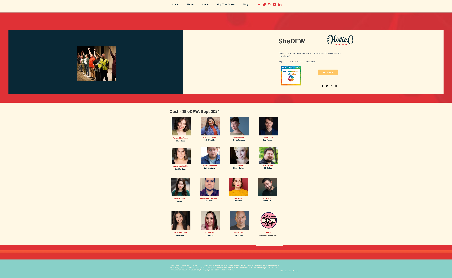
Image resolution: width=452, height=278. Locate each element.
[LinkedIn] (331, 86)
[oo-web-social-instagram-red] (269, 4)
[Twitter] (327, 86)
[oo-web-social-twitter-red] (264, 4)
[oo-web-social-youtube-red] (274, 4)
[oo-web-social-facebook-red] (259, 4)
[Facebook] (322, 86)
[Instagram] (335, 86)
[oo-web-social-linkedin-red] (280, 4)
